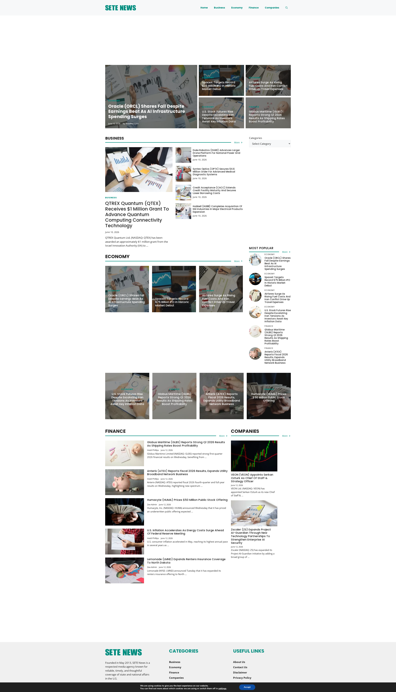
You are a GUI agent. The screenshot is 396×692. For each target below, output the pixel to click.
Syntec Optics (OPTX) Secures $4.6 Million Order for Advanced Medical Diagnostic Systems (214, 171)
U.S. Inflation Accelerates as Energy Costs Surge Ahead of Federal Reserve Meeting (185, 532)
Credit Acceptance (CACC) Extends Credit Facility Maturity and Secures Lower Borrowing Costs (214, 190)
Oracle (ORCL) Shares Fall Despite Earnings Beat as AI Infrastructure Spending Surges (126, 300)
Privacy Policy (242, 677)
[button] (286, 7)
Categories (255, 138)
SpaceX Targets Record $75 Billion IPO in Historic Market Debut (219, 85)
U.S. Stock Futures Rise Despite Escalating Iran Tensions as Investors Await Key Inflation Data (219, 116)
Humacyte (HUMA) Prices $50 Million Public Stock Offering (268, 397)
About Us (239, 662)
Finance (254, 7)
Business (219, 7)
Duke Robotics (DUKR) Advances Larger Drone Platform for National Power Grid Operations (216, 153)
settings (222, 688)
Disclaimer (240, 672)
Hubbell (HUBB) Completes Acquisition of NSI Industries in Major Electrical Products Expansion (218, 209)
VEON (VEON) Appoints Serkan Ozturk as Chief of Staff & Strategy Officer (252, 478)
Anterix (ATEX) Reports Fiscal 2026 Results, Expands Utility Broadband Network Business (276, 357)
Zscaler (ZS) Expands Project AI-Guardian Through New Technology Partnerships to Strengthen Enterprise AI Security (251, 536)
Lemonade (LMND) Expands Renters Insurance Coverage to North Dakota (186, 560)
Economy (237, 7)
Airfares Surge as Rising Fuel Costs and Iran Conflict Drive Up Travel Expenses (268, 85)
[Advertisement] (198, 43)
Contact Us (240, 667)
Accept (247, 687)
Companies (272, 7)
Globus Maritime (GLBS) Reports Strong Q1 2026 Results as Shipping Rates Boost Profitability (267, 116)
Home (204, 7)
